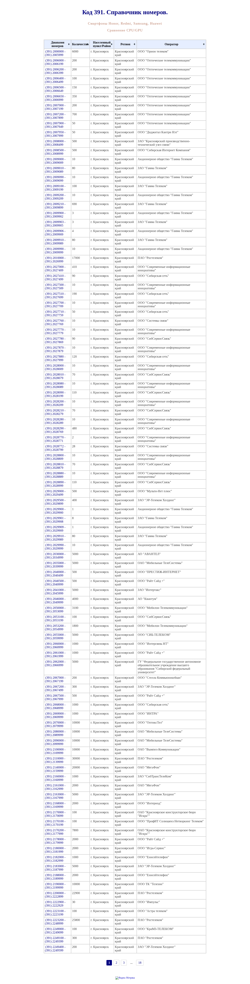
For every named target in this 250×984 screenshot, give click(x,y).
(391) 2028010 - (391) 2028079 (55, 376)
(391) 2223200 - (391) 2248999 (55, 921)
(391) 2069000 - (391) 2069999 (55, 715)
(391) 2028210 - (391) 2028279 (55, 412)
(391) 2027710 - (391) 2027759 (55, 313)
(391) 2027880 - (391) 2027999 (55, 358)
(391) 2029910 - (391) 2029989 (55, 537)
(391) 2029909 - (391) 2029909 (55, 528)
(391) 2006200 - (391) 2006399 (55, 71)
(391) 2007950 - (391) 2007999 (55, 134)
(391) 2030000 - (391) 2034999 (55, 555)
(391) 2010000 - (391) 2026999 (55, 259)
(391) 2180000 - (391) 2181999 (55, 849)
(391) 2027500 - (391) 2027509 (55, 286)
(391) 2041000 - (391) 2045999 (55, 591)
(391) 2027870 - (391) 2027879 (55, 349)
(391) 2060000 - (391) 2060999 (55, 645)
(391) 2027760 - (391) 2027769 (55, 322)
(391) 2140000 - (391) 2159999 (55, 769)
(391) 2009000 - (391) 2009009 (55, 160)
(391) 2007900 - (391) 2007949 (55, 125)
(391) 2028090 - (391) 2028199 (55, 394)
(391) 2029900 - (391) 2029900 (55, 510)
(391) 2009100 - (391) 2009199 (55, 187)
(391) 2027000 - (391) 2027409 (55, 268)
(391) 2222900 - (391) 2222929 (55, 903)
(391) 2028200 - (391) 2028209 (55, 403)
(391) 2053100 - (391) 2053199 (55, 618)
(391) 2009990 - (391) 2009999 (55, 250)
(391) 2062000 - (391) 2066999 (55, 663)
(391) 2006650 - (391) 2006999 (55, 98)
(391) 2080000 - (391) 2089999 (55, 733)
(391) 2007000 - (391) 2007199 (55, 107)
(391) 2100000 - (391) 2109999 (55, 751)
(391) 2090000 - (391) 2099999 (55, 742)
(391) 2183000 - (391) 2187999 (55, 867)
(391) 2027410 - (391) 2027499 (55, 277)
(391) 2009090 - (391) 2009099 (55, 178)
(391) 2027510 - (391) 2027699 (55, 295)
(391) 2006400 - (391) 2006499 (55, 80)
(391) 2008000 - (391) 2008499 (55, 142)
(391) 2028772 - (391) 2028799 (55, 448)
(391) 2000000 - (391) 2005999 (55, 53)
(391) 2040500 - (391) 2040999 (55, 582)
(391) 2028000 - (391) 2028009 (55, 367)
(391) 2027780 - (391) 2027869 (55, 340)
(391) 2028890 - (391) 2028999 (55, 483)
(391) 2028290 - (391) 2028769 (55, 430)
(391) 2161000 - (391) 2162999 (55, 787)
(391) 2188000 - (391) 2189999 (55, 876)
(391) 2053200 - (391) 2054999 (55, 627)
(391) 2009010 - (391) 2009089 (55, 169)
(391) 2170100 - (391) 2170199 (55, 823)
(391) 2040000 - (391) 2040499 (55, 573)
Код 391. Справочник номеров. (125, 12)
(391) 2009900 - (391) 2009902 (55, 214)
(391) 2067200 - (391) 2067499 (55, 688)
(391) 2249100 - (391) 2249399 (55, 939)
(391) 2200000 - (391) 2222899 (55, 894)
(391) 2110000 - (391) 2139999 (55, 760)
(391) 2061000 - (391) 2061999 (55, 654)
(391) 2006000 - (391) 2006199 (55, 62)
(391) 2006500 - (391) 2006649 (55, 89)
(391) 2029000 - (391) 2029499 (55, 492)
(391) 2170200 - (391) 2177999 (55, 832)
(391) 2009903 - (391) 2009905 (55, 223)
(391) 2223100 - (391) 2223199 (55, 912)
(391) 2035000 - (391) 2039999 (55, 564)
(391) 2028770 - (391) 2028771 (55, 439)
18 (139, 962)
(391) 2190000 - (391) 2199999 (55, 885)
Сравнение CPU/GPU (125, 30)
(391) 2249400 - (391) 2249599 (55, 948)
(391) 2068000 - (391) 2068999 (55, 706)
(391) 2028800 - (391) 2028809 (55, 457)
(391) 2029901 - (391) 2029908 (55, 519)
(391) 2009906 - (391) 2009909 (55, 232)
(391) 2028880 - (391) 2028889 (55, 475)
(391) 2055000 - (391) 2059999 (55, 636)
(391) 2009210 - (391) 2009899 (55, 205)
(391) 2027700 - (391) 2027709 (55, 304)
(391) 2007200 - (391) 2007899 (55, 116)
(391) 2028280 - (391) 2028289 (55, 421)
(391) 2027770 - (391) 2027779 (55, 331)
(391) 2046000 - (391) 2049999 (55, 600)
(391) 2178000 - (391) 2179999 (55, 840)
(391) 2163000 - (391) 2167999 (55, 796)
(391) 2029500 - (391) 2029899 (55, 501)
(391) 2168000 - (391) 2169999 (55, 805)
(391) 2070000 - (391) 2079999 (55, 724)
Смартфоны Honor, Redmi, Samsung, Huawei (125, 23)
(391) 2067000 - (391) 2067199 (55, 679)
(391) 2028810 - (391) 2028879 (55, 466)
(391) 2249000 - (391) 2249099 (55, 930)
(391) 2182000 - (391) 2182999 (55, 858)
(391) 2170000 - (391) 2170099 (55, 814)
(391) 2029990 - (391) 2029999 (55, 546)
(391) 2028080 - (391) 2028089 (55, 385)
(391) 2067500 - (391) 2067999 (55, 697)
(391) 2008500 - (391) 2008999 (55, 151)
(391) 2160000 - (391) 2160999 (55, 778)
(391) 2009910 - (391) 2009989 (55, 241)
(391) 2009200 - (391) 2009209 (55, 196)
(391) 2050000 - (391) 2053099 (55, 609)
